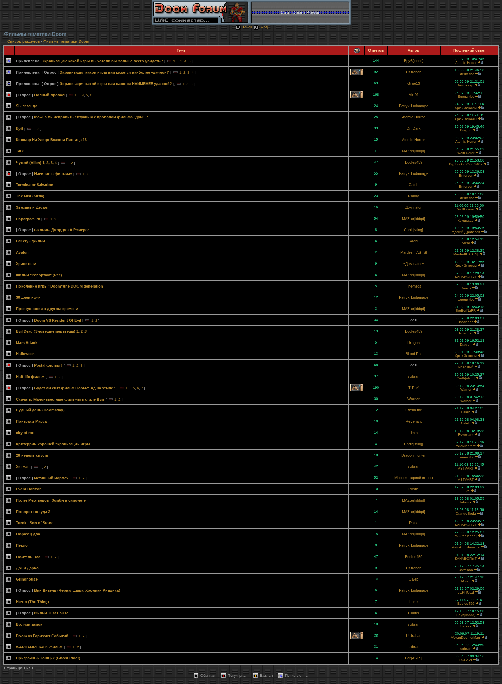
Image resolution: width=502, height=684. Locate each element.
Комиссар (466, 220)
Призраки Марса (31, 421)
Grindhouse (27, 579)
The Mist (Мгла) (30, 196)
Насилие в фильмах (53, 174)
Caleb (413, 185)
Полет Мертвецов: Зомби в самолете (51, 500)
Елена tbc (466, 74)
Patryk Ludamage (413, 106)
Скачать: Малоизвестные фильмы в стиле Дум (60, 399)
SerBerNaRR (466, 310)
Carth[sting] (413, 230)
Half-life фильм (30, 377)
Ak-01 (414, 95)
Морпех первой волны (413, 478)
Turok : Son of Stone (34, 523)
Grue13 (413, 83)
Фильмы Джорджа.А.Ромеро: (61, 230)
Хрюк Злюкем (466, 108)
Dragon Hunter (413, 455)
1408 (20, 151)
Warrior (465, 389)
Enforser (465, 175)
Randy (413, 196)
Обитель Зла (28, 557)
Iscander (466, 322)
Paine (413, 523)
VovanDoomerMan (465, 637)
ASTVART (466, 468)
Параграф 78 (28, 219)
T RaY (413, 388)
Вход (263, 27)
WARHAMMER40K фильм (39, 647)
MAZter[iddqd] (413, 151)
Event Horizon (29, 489)
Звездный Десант (32, 207)
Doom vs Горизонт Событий (42, 636)
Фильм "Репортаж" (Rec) (39, 275)
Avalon (22, 252)
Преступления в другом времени (47, 309)
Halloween (25, 354)
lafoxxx (465, 502)
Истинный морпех (51, 478)
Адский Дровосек (466, 232)
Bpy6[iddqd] (413, 61)
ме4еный (465, 367)
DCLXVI (465, 660)
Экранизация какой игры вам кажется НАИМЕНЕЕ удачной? (116, 84)
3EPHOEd (466, 592)
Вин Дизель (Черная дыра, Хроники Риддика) (77, 590)
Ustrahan (413, 72)
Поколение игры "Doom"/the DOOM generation (59, 286)
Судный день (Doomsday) (40, 410)
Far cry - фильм (30, 241)
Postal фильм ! (48, 365)
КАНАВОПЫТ (466, 277)
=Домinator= (413, 207)
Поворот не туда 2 (33, 511)
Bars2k (465, 626)
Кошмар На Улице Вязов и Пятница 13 (51, 140)
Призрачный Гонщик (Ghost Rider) (48, 658)
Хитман (23, 467)
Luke (466, 491)
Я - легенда (26, 106)
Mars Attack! (27, 342)
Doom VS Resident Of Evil (57, 320)
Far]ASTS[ (413, 658)
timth (414, 433)
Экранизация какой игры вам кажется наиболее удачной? (114, 72)
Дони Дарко (27, 568)
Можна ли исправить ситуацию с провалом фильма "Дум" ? (91, 117)
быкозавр (465, 85)
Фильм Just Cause (51, 613)
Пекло (22, 545)
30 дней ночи (28, 297)
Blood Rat (414, 354)
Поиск (246, 27)
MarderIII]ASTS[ (413, 252)
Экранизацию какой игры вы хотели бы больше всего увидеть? (102, 61)
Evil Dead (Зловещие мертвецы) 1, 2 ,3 (51, 331)
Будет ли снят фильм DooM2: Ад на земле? (74, 388)
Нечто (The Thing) (32, 602)
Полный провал (49, 95)
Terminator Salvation (34, 185)
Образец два (28, 534)
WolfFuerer (465, 153)
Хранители (26, 264)
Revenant (414, 421)
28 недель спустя (32, 455)
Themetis (413, 286)
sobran (413, 376)
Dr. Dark (414, 128)
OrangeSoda (466, 513)
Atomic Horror (465, 63)
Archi (413, 241)
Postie (413, 489)
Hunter (413, 613)
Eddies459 (413, 162)
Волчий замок (29, 624)
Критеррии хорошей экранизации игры (53, 444)
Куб (19, 129)
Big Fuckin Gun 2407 (466, 164)
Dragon (466, 130)
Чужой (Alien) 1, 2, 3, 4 (36, 162)
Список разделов (24, 41)
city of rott (25, 433)
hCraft (466, 581)
